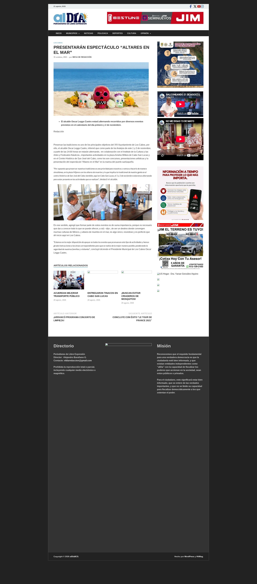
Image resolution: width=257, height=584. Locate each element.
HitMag (199, 556)
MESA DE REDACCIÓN (82, 57)
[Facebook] (190, 6)
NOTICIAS (88, 33)
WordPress (189, 556)
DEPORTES (117, 33)
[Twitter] (194, 6)
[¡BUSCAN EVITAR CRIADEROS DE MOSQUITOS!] (136, 281)
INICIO (59, 33)
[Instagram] (201, 6)
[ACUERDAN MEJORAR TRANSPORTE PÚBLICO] (69, 281)
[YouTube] (198, 6)
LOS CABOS (58, 43)
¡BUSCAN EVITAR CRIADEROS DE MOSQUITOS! (130, 296)
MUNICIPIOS (71, 33)
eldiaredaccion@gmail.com (78, 360)
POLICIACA (103, 33)
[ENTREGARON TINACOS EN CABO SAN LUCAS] (103, 281)
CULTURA (131, 33)
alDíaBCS (74, 556)
